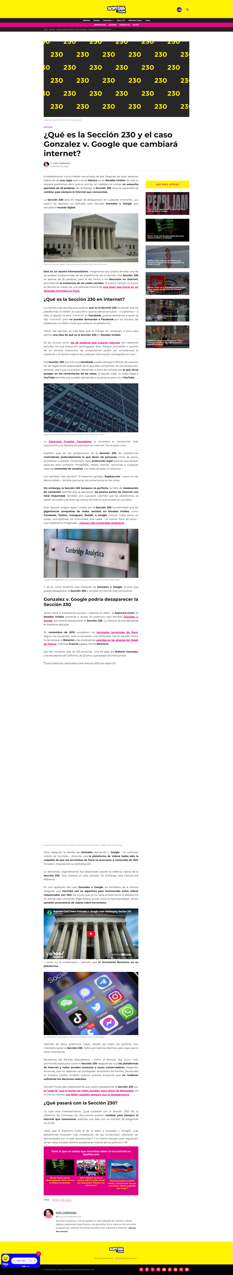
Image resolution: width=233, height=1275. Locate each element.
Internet (55, 1200)
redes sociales (65, 1200)
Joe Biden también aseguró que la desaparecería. (97, 1094)
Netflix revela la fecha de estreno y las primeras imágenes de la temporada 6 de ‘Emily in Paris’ (165, 262)
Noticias (86, 20)
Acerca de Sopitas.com (126, 1258)
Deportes (107, 20)
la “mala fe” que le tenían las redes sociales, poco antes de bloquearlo (89, 1090)
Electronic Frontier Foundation (70, 441)
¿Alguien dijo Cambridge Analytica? (101, 523)
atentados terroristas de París (117, 632)
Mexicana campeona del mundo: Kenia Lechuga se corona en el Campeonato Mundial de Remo (164, 342)
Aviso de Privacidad (103, 1258)
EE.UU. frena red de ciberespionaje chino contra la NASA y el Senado (165, 237)
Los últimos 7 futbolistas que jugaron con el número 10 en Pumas (166, 317)
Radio (136, 25)
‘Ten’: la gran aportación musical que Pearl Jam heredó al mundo (166, 210)
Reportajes (100, 25)
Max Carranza (61, 163)
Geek (147, 20)
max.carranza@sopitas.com (70, 1217)
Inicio (46, 29)
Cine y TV (121, 20)
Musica (97, 20)
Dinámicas (124, 25)
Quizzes (112, 25)
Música (150, 207)
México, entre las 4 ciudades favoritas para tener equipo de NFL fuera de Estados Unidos (166, 289)
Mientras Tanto (135, 20)
